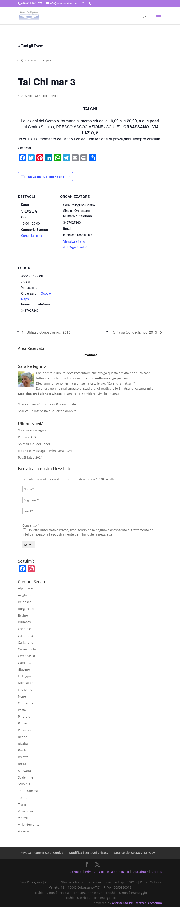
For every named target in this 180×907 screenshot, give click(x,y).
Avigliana (24, 595)
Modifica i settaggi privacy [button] (88, 852)
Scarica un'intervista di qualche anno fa (47, 411)
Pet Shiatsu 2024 (30, 457)
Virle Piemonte (28, 824)
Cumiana (24, 662)
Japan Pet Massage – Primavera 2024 (45, 451)
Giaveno (24, 669)
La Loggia (25, 676)
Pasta (22, 710)
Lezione (36, 235)
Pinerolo (24, 716)
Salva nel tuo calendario (46, 176)
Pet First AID (27, 437)
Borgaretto (26, 609)
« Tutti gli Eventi (31, 45)
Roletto (23, 757)
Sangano (24, 771)
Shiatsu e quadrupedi (34, 444)
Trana (22, 804)
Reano (22, 737)
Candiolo (24, 629)
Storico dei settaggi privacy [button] (134, 852)
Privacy (90, 872)
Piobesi (23, 723)
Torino (22, 797)
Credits (156, 872)
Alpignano (25, 588)
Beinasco (24, 602)
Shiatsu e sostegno (32, 430)
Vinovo (23, 818)
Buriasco (24, 622)
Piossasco (25, 730)
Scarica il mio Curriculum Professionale (47, 404)
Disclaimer (140, 872)
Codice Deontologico (114, 872)
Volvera (23, 831)
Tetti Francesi (28, 791)
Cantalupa (25, 636)
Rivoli (22, 750)
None (22, 696)
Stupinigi (24, 784)
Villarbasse (26, 811)
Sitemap (76, 872)
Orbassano (26, 703)
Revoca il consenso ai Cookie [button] (41, 852)
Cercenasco (26, 656)
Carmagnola (27, 649)
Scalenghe (25, 777)
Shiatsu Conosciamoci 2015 (48, 332)
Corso (25, 235)
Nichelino (25, 689)
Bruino (23, 615)
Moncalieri (26, 683)
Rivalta (23, 744)
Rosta (22, 764)
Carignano (25, 642)
